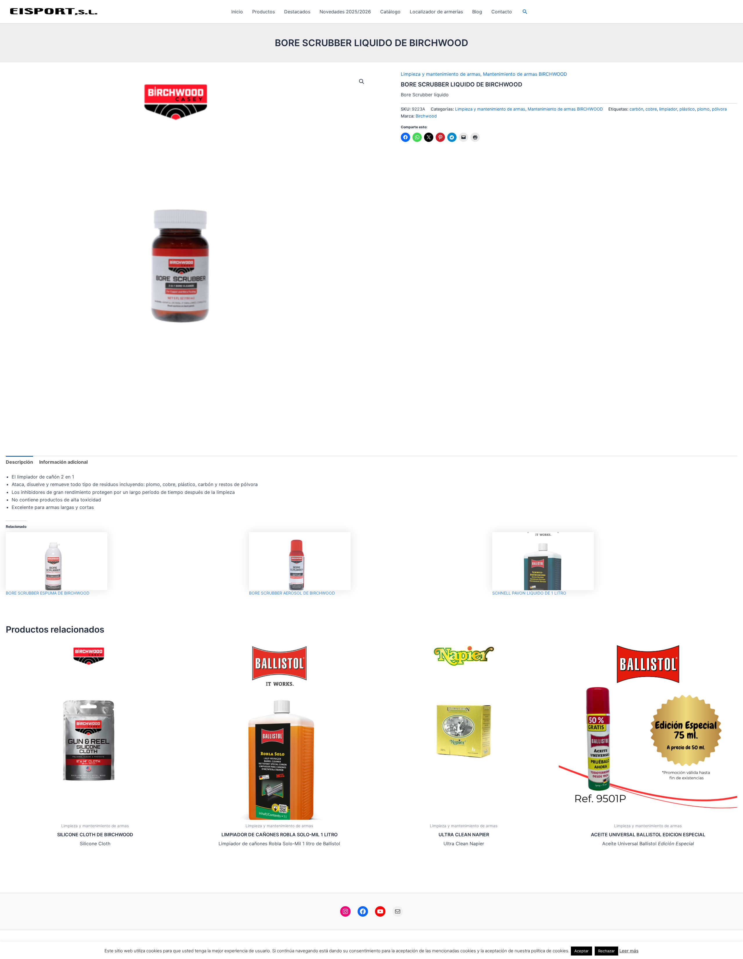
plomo (703, 108)
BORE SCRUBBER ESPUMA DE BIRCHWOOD (47, 592)
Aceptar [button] (581, 951)
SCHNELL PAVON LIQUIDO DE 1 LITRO (529, 592)
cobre (651, 108)
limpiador (668, 108)
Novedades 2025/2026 (345, 12)
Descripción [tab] (19, 462)
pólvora (719, 108)
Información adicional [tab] (63, 462)
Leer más (629, 950)
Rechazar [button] (606, 951)
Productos (263, 12)
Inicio (237, 12)
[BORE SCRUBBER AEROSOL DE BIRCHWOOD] (367, 561)
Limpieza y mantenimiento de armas (440, 74)
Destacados (297, 12)
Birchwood (426, 115)
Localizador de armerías (436, 12)
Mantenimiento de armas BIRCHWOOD (525, 74)
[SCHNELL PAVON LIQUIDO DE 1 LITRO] (611, 561)
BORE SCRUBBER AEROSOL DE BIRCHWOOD (292, 592)
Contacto (501, 12)
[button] (525, 11)
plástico (687, 108)
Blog (477, 12)
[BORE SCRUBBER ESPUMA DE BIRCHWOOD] (124, 561)
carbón (636, 108)
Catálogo (390, 12)
